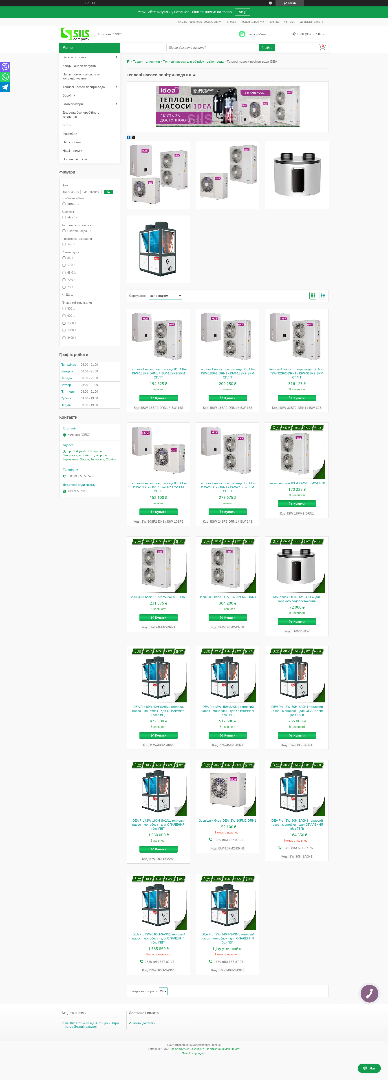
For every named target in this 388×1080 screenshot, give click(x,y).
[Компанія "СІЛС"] (77, 34)
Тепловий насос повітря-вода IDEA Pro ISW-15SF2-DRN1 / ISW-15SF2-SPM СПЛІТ (158, 373)
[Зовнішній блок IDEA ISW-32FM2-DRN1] (227, 565)
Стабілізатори (73, 104)
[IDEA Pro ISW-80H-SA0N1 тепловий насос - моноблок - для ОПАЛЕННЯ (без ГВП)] (296, 674)
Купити (160, 398)
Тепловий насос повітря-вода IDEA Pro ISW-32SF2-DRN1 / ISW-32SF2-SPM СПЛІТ (296, 373)
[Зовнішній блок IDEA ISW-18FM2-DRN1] (296, 451)
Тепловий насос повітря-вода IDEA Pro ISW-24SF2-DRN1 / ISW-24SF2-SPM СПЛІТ (227, 487)
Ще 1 (69, 294)
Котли (67, 125)
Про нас (274, 21)
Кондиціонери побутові (79, 66)
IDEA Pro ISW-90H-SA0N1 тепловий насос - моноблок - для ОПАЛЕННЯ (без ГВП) (297, 824)
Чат (372, 1068)
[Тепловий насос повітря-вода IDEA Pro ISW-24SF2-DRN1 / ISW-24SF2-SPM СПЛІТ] (227, 451)
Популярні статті (75, 159)
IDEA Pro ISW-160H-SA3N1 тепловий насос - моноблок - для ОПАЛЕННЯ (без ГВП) (158, 938)
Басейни (69, 95)
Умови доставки (143, 1023)
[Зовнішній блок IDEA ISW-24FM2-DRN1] (158, 565)
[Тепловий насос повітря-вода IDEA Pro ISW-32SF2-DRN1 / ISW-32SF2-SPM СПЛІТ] (296, 337)
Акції (243, 12)
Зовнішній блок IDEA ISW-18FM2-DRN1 (297, 483)
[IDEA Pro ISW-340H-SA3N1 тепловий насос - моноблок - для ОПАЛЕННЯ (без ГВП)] (227, 902)
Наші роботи (72, 142)
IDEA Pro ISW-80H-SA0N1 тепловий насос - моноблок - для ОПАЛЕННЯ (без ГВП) (297, 711)
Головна (231, 21)
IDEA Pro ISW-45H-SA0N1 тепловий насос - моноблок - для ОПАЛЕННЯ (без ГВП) (227, 711)
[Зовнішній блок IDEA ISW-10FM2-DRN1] (227, 788)
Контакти (289, 21)
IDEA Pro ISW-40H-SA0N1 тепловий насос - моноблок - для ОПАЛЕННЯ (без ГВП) (158, 711)
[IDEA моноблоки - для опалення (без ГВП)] (158, 249)
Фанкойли (70, 133)
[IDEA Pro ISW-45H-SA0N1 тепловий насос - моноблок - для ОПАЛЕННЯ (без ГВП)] (227, 674)
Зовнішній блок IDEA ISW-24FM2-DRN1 (158, 597)
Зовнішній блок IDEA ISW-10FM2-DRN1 (227, 820)
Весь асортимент (75, 57)
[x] (133, 138)
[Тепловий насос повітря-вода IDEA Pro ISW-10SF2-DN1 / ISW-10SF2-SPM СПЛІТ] (158, 451)
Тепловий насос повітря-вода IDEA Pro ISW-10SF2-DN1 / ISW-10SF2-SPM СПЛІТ (158, 487)
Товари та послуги (252, 21)
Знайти (267, 48)
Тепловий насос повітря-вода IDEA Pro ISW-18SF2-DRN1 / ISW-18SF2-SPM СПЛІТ (227, 373)
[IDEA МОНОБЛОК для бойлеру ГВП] (297, 175)
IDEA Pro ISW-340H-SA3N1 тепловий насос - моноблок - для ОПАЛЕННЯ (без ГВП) (228, 938)
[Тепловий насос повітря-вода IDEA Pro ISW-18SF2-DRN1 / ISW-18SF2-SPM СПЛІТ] (227, 337)
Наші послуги (72, 150)
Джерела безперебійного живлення (81, 114)
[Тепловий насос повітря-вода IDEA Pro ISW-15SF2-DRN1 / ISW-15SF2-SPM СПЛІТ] (158, 337)
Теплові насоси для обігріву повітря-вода (193, 61)
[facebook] (128, 138)
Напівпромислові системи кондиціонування (82, 76)
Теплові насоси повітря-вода (84, 87)
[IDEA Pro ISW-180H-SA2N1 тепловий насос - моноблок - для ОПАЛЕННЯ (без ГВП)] (158, 788)
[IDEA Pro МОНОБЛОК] (228, 175)
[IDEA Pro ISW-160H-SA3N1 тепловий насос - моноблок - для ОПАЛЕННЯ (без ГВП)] (158, 902)
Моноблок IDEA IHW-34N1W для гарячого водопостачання (297, 599)
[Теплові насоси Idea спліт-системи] (158, 175)
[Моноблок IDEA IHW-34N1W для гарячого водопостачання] (296, 565)
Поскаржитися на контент (187, 1049)
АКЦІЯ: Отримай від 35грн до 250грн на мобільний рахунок (92, 1024)
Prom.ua (215, 1045)
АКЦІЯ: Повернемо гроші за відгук (199, 21)
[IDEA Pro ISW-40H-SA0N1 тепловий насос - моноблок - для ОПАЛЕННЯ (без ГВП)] (158, 674)
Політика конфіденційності (223, 1049)
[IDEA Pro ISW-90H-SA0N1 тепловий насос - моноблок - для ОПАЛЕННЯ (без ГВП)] (296, 788)
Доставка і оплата (311, 21)
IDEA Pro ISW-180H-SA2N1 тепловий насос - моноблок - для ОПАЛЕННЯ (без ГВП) (158, 824)
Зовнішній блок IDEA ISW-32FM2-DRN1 (227, 597)
